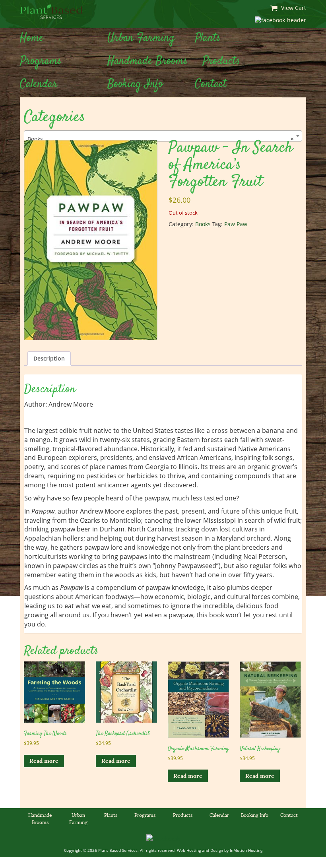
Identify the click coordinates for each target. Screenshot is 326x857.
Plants (208, 38)
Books (203, 224)
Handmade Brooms (147, 61)
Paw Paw (235, 224)
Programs (41, 61)
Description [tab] (49, 358)
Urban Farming (141, 38)
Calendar (39, 84)
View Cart (292, 8)
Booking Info (135, 84)
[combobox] (163, 136)
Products (221, 61)
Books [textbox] (160, 139)
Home (31, 38)
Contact (211, 84)
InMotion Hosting (246, 850)
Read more (43, 760)
